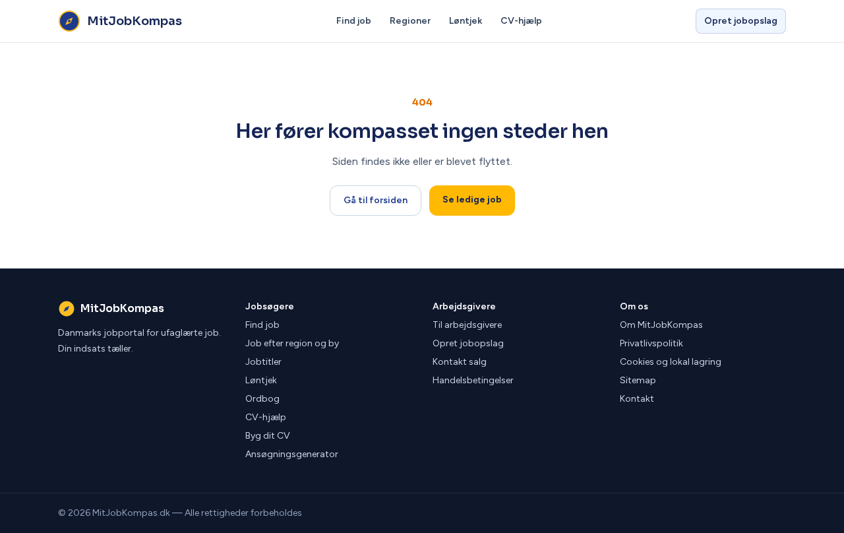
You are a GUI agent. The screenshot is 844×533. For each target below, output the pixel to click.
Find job (353, 20)
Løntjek (465, 20)
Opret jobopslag (740, 20)
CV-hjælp (521, 20)
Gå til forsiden (375, 200)
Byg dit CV (267, 435)
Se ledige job (472, 199)
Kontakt (637, 398)
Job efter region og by (292, 343)
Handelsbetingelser (473, 380)
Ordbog (262, 398)
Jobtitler (263, 361)
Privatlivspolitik (651, 343)
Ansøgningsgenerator (291, 454)
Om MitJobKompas (661, 324)
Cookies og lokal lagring (670, 361)
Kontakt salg (460, 361)
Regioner (410, 20)
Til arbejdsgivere (467, 324)
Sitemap (638, 380)
